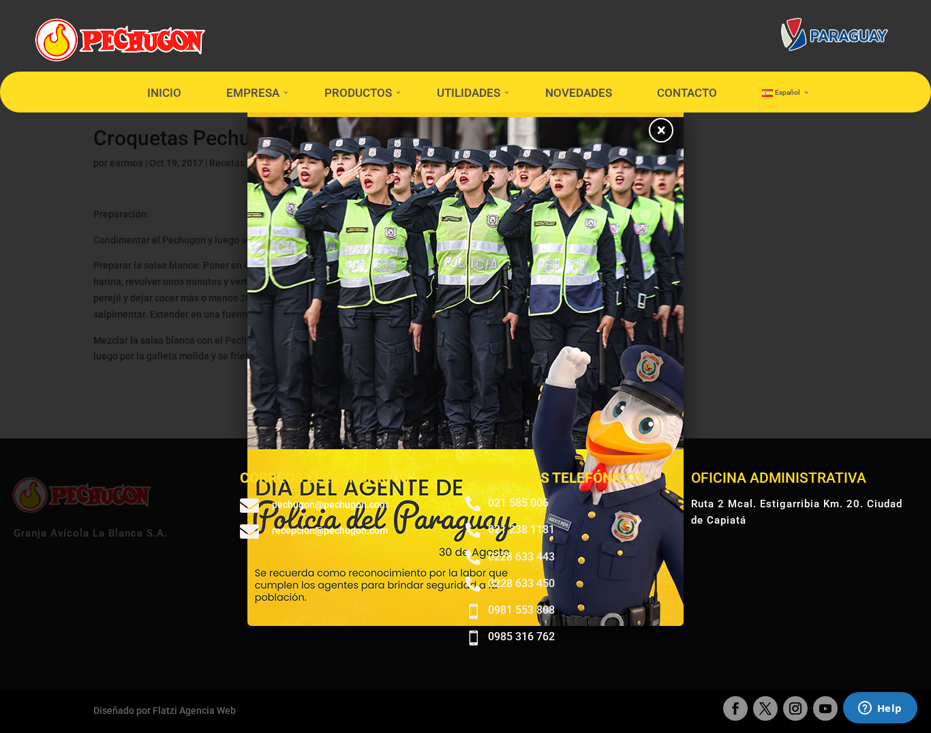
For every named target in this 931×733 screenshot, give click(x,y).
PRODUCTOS (358, 93)
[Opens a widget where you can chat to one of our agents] (879, 709)
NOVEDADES (578, 93)
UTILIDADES (468, 93)
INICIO (164, 93)
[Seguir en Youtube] (825, 708)
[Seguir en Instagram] (795, 708)
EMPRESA (252, 93)
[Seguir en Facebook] (735, 708)
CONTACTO (687, 93)
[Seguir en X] (765, 708)
